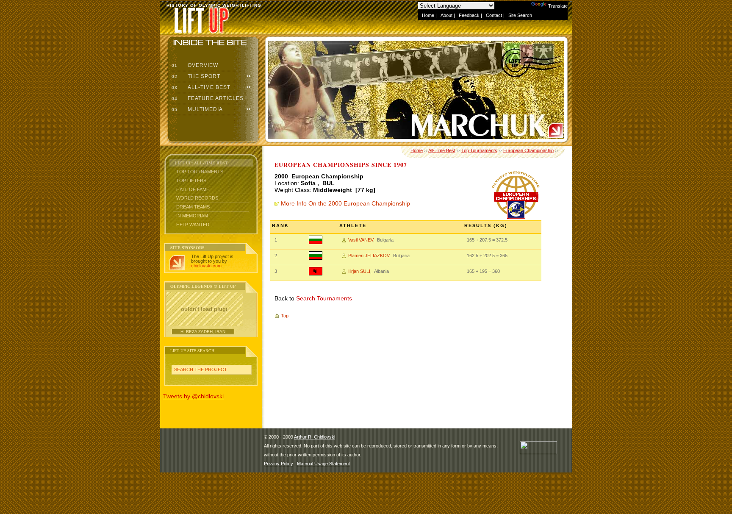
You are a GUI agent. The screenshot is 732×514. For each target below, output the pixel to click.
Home (428, 15)
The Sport (195, 76)
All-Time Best (200, 87)
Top (284, 315)
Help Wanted (192, 224)
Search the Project (200, 369)
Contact (494, 15)
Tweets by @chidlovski (193, 396)
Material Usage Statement (323, 463)
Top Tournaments (199, 171)
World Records (197, 197)
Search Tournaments (324, 298)
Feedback (469, 15)
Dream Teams (193, 206)
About (446, 15)
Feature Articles (207, 98)
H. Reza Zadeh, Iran (202, 331)
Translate (558, 5)
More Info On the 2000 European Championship (345, 203)
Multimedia (196, 109)
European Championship (528, 150)
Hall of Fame (192, 189)
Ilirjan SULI (359, 271)
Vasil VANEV (360, 239)
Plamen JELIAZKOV (368, 255)
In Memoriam (192, 215)
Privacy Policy (278, 463)
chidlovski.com (206, 265)
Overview (194, 65)
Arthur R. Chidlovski (314, 436)
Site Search (520, 15)
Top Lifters (191, 180)
